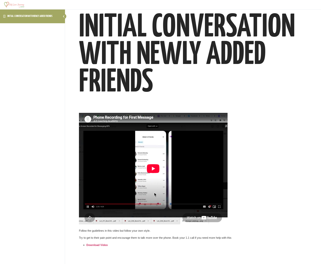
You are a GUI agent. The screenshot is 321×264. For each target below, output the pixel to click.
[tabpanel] (193, 180)
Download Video (97, 245)
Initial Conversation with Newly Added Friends (29, 16)
